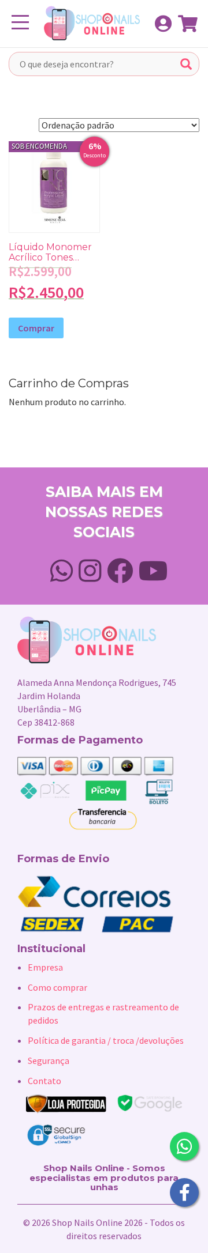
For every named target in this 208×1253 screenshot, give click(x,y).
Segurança (48, 1060)
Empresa (45, 967)
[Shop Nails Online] (86, 23)
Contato (44, 1080)
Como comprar (57, 987)
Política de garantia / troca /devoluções (106, 1040)
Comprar (36, 328)
